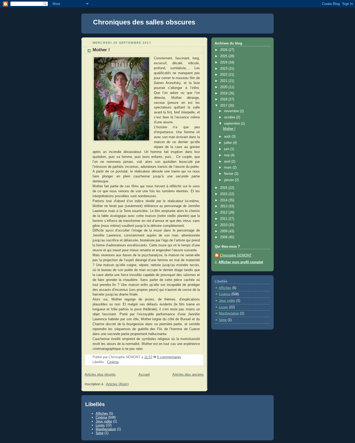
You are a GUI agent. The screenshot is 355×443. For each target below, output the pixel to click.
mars (228, 167)
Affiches (225, 288)
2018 (224, 99)
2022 (224, 74)
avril (227, 161)
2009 (224, 231)
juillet (228, 143)
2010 (224, 225)
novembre (232, 111)
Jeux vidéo (227, 301)
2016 (224, 188)
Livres (223, 307)
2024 (224, 62)
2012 (224, 212)
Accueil (144, 374)
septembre (232, 123)
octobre (230, 117)
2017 (224, 105)
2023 (224, 68)
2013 (224, 206)
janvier (229, 180)
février (229, 174)
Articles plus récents (100, 374)
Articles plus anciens (188, 374)
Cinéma (113, 362)
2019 (224, 93)
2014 (224, 200)
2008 (224, 237)
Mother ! (101, 49)
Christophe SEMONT (236, 255)
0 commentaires (169, 357)
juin (227, 149)
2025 (224, 56)
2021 (224, 81)
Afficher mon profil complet (241, 262)
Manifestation (229, 313)
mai (227, 155)
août (228, 136)
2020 (224, 87)
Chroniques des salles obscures (144, 22)
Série (223, 320)
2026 (224, 50)
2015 (224, 194)
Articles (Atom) (117, 384)
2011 (224, 219)
